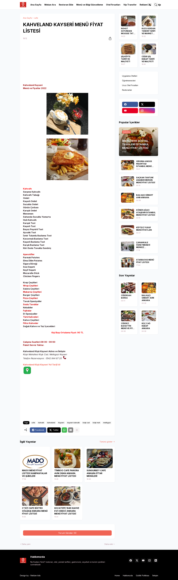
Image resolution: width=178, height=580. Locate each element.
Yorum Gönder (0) (67, 533)
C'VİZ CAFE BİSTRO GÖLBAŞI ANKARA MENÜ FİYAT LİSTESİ (35, 511)
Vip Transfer (130, 4)
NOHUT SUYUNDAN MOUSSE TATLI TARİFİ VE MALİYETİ (128, 31)
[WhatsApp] (64, 430)
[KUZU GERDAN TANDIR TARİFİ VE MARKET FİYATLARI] (149, 21)
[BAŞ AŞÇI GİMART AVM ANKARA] (127, 198)
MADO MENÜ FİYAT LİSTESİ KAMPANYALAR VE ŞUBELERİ (34, 473)
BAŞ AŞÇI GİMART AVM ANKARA (144, 196)
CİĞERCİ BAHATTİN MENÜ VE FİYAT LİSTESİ (128, 326)
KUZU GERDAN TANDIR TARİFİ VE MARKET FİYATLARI (148, 31)
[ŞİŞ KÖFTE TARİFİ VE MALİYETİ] (128, 49)
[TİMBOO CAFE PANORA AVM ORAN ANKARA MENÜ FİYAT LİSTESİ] (67, 458)
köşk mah (96, 423)
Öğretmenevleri (129, 80)
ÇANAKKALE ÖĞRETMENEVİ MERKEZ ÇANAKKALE (143, 245)
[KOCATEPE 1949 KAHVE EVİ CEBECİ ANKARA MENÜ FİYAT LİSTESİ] (67, 496)
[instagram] (147, 110)
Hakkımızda (128, 575)
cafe (36, 18)
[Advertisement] (67, 62)
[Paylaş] (109, 38)
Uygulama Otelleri (129, 76)
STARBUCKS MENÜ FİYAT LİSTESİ (145, 261)
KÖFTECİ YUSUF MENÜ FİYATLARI (144, 228)
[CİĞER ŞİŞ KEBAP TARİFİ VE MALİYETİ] (149, 49)
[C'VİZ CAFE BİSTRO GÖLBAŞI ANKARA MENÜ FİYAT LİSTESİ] (35, 496)
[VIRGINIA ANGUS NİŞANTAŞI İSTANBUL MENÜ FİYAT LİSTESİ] (127, 165)
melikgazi (107, 423)
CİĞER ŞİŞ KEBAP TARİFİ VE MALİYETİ (148, 59)
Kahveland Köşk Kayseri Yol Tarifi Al (41, 364)
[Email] (70, 430)
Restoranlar (127, 90)
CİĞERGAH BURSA (126, 296)
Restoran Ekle (66, 4)
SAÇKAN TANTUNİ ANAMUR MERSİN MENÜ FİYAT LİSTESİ (145, 180)
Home (117, 575)
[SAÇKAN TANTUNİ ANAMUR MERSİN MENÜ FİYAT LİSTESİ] (127, 181)
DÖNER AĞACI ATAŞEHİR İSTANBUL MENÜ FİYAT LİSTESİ (146, 212)
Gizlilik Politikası (142, 575)
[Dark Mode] (150, 4)
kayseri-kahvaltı (73, 423)
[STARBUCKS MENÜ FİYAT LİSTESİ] (127, 262)
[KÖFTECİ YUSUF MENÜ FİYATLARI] (127, 230)
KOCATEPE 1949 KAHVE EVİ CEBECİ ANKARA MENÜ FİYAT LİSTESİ (66, 511)
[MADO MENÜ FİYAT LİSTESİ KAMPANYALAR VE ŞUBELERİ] (35, 458)
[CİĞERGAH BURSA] (128, 288)
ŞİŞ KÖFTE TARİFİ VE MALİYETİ (125, 59)
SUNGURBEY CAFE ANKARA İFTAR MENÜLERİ (96, 473)
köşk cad (86, 423)
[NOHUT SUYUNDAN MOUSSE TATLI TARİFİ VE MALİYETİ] (128, 21)
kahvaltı (41, 423)
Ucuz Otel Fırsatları (130, 85)
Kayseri (61, 423)
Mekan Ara (50, 4)
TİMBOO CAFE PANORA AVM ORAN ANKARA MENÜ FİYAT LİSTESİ (66, 473)
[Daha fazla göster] (76, 430)
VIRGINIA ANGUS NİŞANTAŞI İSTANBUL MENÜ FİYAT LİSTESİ (144, 164)
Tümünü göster (106, 442)
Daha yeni (26, 544)
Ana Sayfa (35, 4)
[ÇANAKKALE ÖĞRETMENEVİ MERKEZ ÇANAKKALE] (127, 246)
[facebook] (130, 104)
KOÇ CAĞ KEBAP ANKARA (146, 325)
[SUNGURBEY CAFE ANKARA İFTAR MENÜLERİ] (100, 458)
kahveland (51, 423)
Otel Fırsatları (113, 4)
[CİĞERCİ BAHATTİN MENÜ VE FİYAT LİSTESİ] (128, 316)
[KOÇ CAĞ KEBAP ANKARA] (149, 316)
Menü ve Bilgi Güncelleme (89, 4)
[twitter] (147, 104)
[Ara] (155, 4)
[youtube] (130, 110)
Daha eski (109, 544)
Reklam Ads (35, 575)
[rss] (155, 560)
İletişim (155, 575)
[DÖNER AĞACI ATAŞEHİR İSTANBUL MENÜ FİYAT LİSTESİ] (127, 214)
